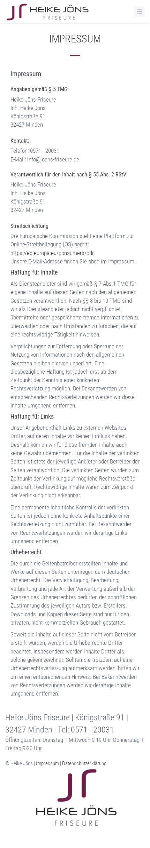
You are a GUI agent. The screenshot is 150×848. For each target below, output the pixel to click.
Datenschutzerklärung (84, 763)
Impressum (47, 763)
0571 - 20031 (92, 730)
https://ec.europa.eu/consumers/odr (51, 252)
